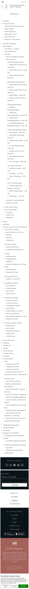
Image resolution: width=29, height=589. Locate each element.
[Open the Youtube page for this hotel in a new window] (14, 465)
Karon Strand (10, 328)
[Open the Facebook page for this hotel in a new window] (6, 465)
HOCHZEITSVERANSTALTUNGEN (16, 441)
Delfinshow (9, 262)
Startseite (6, 21)
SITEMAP (14, 500)
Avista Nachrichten (9, 340)
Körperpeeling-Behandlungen (16, 82)
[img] (6, 7)
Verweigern (14, 586)
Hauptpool (9, 212)
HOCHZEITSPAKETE (10, 51)
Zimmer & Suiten (9, 379)
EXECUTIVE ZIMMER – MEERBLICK (16, 395)
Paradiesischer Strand (12, 331)
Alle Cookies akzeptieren (23, 586)
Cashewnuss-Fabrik (12, 300)
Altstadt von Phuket (12, 319)
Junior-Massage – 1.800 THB (17, 162)
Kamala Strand (10, 326)
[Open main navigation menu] (2, 6)
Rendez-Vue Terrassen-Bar (12, 39)
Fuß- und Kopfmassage (14, 183)
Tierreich (7, 254)
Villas (6, 361)
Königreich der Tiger (12, 272)
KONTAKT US (7, 346)
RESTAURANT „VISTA (10, 34)
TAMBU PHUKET (9, 29)
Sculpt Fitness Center (10, 207)
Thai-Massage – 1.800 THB (17, 132)
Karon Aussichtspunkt (12, 314)
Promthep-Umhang (12, 303)
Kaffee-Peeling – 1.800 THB (17, 95)
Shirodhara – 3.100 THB (16, 174)
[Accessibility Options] (3, 2)
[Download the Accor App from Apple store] (20, 533)
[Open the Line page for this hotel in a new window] (18, 465)
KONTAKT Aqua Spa (12, 203)
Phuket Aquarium (11, 270)
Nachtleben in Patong (11, 283)
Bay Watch (9, 448)
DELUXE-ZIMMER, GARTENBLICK (16, 410)
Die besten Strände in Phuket (13, 323)
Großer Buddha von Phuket (14, 311)
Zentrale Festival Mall (12, 247)
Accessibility (14, 515)
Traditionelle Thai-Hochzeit (11, 425)
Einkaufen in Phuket (10, 244)
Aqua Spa (7, 54)
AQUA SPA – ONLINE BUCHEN (15, 200)
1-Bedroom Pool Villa (12, 369)
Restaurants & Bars (8, 24)
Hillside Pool (9, 218)
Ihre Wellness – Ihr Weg (11, 49)
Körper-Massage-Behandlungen (16, 130)
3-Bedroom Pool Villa (12, 364)
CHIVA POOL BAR (9, 37)
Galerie (5, 222)
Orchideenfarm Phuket (13, 306)
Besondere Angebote (9, 44)
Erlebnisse (6, 343)
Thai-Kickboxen (10, 286)
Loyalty (14, 522)
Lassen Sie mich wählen (5, 586)
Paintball (8, 235)
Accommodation (8, 359)
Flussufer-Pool (10, 215)
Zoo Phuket (6, 430)
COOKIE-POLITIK (8, 353)
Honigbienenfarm (11, 259)
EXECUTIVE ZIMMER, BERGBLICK (16, 397)
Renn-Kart (9, 238)
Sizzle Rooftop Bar (10, 32)
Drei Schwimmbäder (10, 210)
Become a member (14, 568)
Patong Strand (10, 333)
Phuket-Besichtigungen (11, 298)
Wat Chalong (10, 308)
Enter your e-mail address (9, 477)
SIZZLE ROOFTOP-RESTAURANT (14, 26)
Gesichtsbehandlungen (14, 105)
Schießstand (9, 240)
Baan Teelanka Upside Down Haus (16, 316)
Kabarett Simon (10, 294)
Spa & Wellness (7, 46)
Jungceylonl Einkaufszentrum (14, 250)
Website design (15, 529)
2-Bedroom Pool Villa (12, 367)
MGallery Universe (14, 526)
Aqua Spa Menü (10, 59)
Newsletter (6, 224)
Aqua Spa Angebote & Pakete (15, 57)
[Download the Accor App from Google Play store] (9, 533)
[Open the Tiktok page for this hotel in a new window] (22, 465)
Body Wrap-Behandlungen (15, 62)
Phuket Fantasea (11, 288)
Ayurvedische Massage (14, 166)
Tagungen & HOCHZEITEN (11, 433)
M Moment (6, 356)
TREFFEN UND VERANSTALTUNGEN (15, 445)
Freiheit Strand (10, 336)
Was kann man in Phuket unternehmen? (15, 227)
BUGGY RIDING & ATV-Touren (15, 232)
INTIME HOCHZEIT (8, 428)
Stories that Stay (8, 351)
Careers (14, 519)
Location (5, 348)
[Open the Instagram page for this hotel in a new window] (10, 465)
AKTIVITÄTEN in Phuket (11, 230)
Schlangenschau (11, 256)
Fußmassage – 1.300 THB (16, 196)
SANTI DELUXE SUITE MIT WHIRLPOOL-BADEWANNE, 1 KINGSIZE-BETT (13, 384)
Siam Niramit (10, 291)
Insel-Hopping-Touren (11, 276)
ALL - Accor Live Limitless (14, 511)
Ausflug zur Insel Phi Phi (13, 279)
